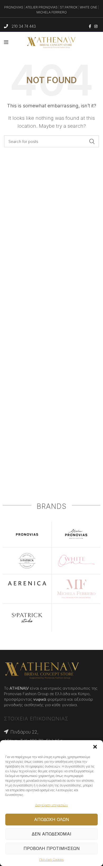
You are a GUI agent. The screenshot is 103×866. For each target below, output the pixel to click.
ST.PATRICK (68, 7)
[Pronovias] (27, 534)
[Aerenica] (27, 583)
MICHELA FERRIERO (51, 12)
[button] (95, 746)
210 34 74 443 (24, 26)
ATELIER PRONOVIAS (42, 7)
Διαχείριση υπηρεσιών (51, 805)
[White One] (76, 561)
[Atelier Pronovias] (76, 534)
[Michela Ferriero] (76, 589)
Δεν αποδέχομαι (51, 834)
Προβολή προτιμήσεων (52, 848)
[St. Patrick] (27, 561)
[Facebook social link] (90, 26)
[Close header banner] (96, 10)
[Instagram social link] (96, 26)
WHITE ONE (88, 7)
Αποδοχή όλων (51, 819)
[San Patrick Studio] (27, 618)
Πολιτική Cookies (51, 860)
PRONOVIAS (13, 7)
